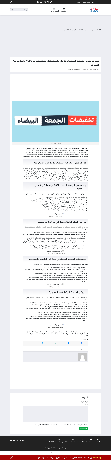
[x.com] (48, 2)
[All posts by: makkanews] (82, 357)
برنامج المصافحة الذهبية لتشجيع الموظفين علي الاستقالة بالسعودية (64, 457)
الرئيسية (99, 29)
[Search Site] (11, 2)
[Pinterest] (37, 2)
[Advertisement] (55, 20)
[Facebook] (51, 2)
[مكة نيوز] (94, 10)
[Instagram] (44, 2)
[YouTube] (41, 2)
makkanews (93, 69)
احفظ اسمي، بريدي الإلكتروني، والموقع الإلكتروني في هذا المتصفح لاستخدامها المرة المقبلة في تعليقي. (60, 424)
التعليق (86, 404)
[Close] (11, 457)
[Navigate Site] (100, 2)
